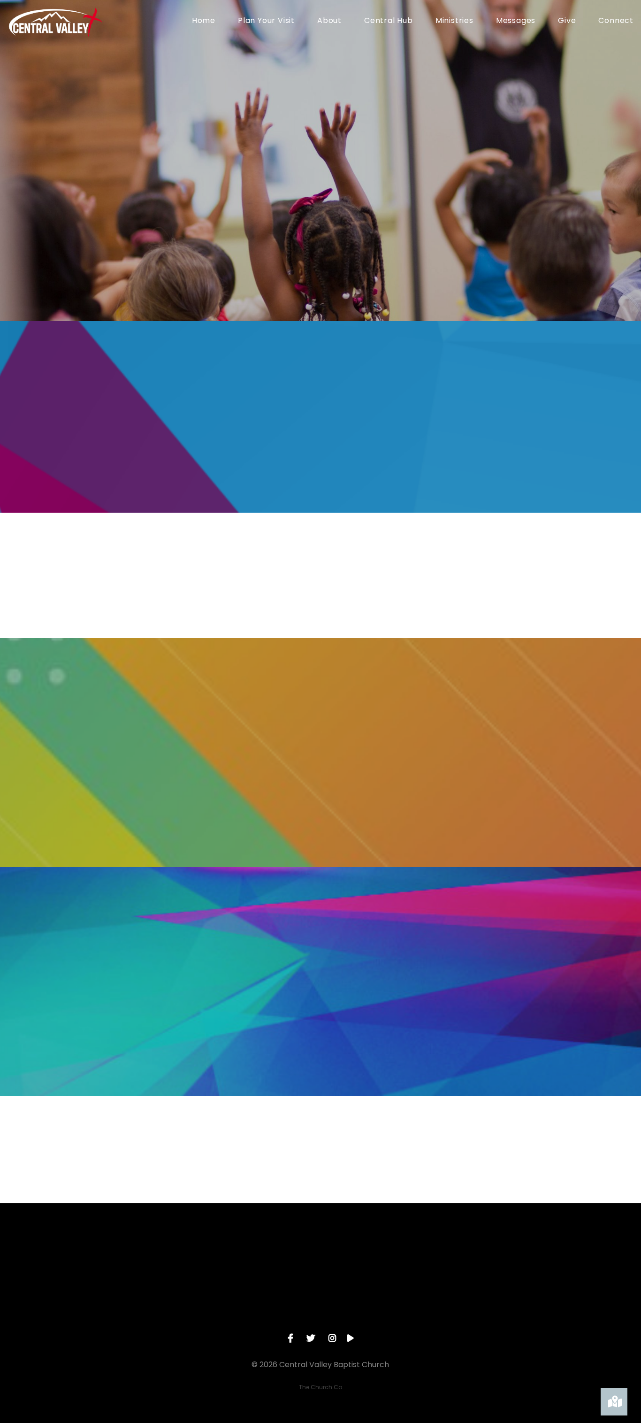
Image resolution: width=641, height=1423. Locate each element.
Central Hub (388, 21)
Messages (515, 21)
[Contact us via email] (119, 1255)
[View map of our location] (388, 1255)
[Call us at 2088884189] (253, 1255)
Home (203, 21)
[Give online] (522, 1255)
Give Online (521, 1307)
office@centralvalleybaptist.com (119, 1307)
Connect (615, 21)
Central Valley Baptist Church (388, 1307)
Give (567, 21)
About (329, 21)
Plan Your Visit (266, 21)
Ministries (454, 21)
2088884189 (253, 1307)
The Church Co (320, 1387)
